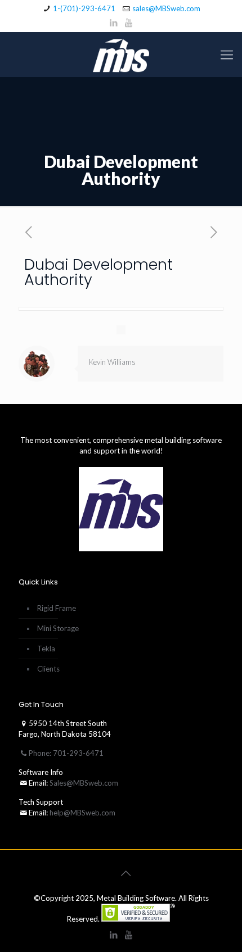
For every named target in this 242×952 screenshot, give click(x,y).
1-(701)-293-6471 (84, 8)
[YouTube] (129, 22)
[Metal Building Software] (121, 54)
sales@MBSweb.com (166, 8)
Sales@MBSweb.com (83, 782)
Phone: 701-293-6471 (66, 753)
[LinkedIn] (114, 22)
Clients (48, 668)
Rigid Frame (56, 608)
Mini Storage (58, 628)
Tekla (46, 648)
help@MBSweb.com (82, 812)
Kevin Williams (112, 361)
